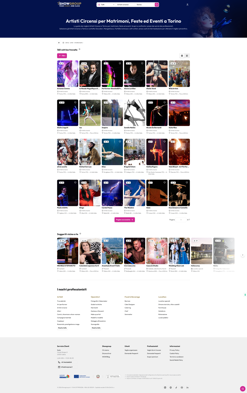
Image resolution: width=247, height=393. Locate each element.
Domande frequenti (131, 353)
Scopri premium (152, 357)
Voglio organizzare (131, 350)
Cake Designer (130, 304)
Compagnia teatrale (64, 318)
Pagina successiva (123, 220)
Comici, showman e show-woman (68, 314)
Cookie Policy (174, 353)
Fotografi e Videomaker (99, 301)
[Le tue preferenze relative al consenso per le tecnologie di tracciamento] (245, 295)
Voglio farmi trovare (154, 350)
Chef (126, 311)
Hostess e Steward (97, 311)
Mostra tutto (62, 328)
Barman (127, 301)
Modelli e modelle (97, 318)
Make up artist (96, 314)
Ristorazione (162, 314)
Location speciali (164, 301)
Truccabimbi (61, 301)
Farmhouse (162, 308)
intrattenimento (78, 42)
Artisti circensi (62, 308)
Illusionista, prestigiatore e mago (68, 324)
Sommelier (128, 314)
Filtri (63, 56)
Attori (59, 311)
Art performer (62, 304)
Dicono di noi (106, 353)
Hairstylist (94, 308)
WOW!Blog (106, 357)
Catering (128, 308)
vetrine (67, 42)
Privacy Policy (174, 350)
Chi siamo (105, 350)
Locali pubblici (163, 318)
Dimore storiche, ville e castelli (168, 304)
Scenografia (95, 324)
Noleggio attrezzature (98, 321)
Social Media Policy (176, 360)
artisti (71, 42)
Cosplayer (60, 321)
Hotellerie (161, 311)
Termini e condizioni (176, 357)
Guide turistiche (96, 304)
